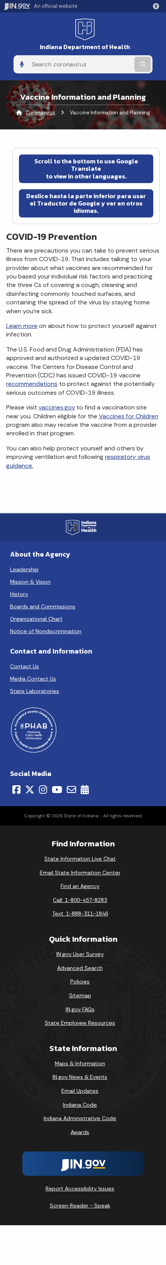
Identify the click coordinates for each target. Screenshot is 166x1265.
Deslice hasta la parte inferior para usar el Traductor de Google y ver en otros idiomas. (86, 203)
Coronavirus (40, 112)
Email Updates (79, 1090)
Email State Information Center (80, 872)
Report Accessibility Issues (80, 1188)
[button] (157, 6)
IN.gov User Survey (80, 954)
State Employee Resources (80, 1022)
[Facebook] (16, 789)
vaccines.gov (57, 407)
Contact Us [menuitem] (24, 666)
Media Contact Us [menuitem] (33, 678)
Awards (80, 1132)
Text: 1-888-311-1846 (80, 913)
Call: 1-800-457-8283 (80, 900)
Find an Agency (80, 886)
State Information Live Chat (80, 858)
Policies (80, 981)
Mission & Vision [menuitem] (30, 581)
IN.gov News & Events (80, 1076)
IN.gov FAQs (80, 1009)
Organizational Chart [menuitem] (36, 618)
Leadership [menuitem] (24, 569)
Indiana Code (80, 1104)
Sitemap (80, 995)
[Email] (71, 789)
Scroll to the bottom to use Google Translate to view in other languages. (86, 168)
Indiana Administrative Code (80, 1118)
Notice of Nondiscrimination (45, 631)
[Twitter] (29, 789)
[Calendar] (85, 789)
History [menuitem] (19, 594)
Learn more (21, 326)
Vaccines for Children (128, 416)
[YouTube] (57, 789)
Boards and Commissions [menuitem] (42, 606)
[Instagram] (43, 789)
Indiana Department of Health (85, 47)
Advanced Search (80, 967)
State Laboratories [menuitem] (34, 691)
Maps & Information (80, 1063)
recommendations (32, 384)
